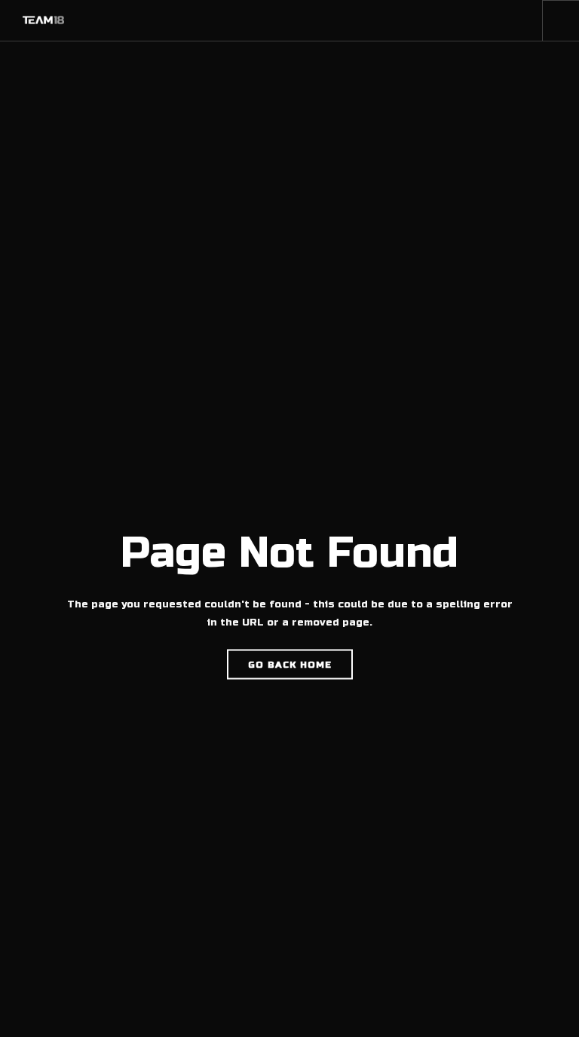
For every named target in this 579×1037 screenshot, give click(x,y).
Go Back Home (290, 664)
